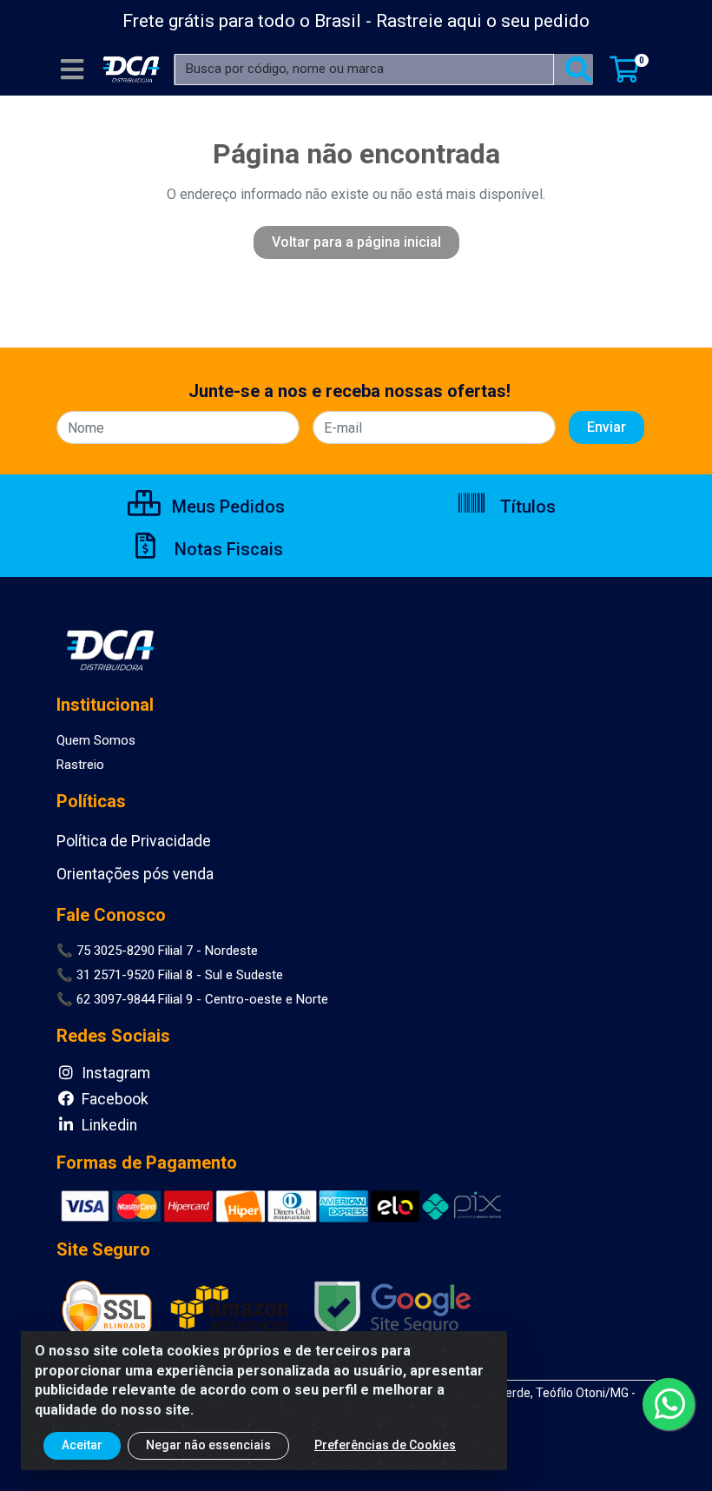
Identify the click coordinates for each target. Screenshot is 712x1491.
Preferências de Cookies (385, 1445)
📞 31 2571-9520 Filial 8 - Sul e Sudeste (169, 975)
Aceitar (82, 1445)
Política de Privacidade (133, 841)
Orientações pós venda (135, 874)
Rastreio (80, 764)
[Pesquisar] (578, 69)
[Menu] (72, 69)
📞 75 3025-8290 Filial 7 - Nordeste (157, 950)
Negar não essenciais (208, 1445)
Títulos (526, 506)
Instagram (114, 1073)
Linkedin (107, 1125)
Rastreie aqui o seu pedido (483, 20)
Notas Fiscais (226, 549)
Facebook (113, 1099)
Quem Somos (95, 740)
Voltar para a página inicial (356, 242)
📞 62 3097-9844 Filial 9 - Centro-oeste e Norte (192, 999)
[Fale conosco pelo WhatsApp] (669, 1404)
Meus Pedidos (226, 506)
